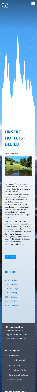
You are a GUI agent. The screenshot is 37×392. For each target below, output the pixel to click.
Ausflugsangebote (15, 380)
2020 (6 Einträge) (11, 305)
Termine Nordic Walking (18, 370)
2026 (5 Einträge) (11, 280)
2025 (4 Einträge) (11, 284)
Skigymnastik (14, 355)
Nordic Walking (14, 365)
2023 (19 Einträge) (11, 293)
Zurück (12, 257)
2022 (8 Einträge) (11, 297)
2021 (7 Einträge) (11, 301)
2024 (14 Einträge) (11, 289)
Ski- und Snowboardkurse (18, 375)
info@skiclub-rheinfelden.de (16, 335)
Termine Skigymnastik (17, 360)
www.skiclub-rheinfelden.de (15, 339)
